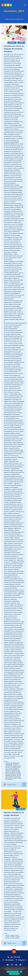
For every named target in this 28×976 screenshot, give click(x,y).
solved (7, 776)
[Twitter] (16, 965)
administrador (9, 765)
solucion (19, 775)
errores (10, 768)
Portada (7, 19)
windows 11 (10, 779)
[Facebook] (20, 965)
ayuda (14, 765)
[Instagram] (11, 965)
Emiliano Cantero (12, 784)
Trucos (21, 42)
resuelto (18, 772)
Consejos (12, 42)
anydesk (12, 935)
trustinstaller (17, 776)
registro (14, 772)
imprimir (16, 768)
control (17, 935)
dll (20, 767)
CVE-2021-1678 (15, 767)
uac (10, 938)
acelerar (7, 935)
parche (7, 772)
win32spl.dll (8, 778)
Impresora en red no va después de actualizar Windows (14, 49)
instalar (13, 936)
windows (14, 778)
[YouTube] (7, 965)
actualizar (15, 764)
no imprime (12, 771)
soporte (11, 776)
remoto (7, 938)
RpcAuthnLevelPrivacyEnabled (13, 774)
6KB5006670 (16, 763)
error (6, 768)
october (18, 771)
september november (10, 775)
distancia (7, 936)
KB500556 (8, 770)
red (10, 772)
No (21, 971)
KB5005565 (14, 770)
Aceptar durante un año (12, 971)
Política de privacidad (14, 973)
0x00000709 (8, 763)
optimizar (17, 936)
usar (13, 938)
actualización (8, 764)
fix (13, 768)
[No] (26, 971)
